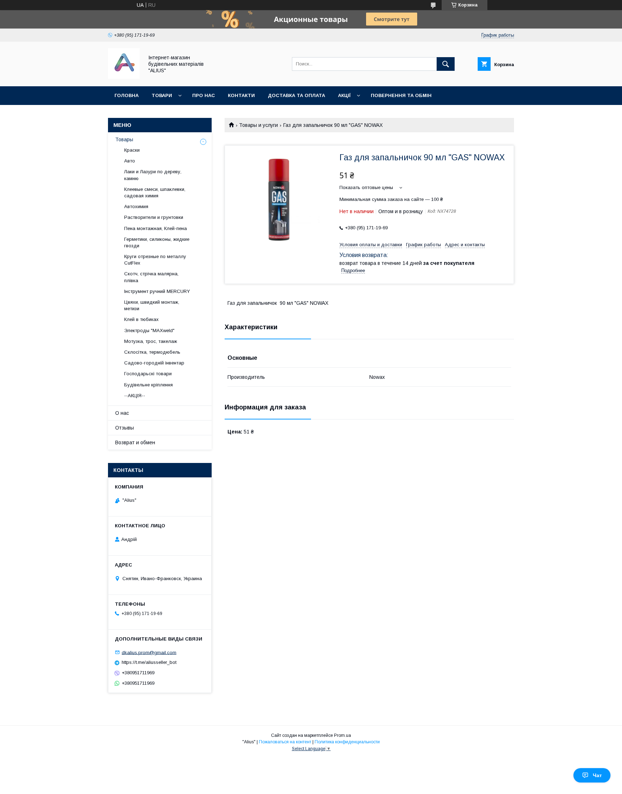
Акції (344, 95)
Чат (597, 775)
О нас (122, 413)
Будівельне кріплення (148, 384)
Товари (162, 95)
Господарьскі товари (148, 373)
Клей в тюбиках (141, 319)
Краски (132, 150)
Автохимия (136, 206)
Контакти (241, 95)
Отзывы (124, 428)
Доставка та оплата (296, 95)
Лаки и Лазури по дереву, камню (152, 175)
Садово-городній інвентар (154, 363)
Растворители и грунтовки (153, 217)
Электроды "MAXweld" (149, 330)
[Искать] (446, 64)
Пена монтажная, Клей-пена (155, 228)
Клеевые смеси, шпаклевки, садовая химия (154, 192)
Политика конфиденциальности (347, 741)
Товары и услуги (258, 125)
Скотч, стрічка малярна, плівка (151, 277)
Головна (126, 95)
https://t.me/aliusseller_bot (149, 662)
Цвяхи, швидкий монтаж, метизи (151, 305)
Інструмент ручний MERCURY (157, 291)
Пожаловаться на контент (285, 741)
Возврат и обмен (135, 442)
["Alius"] (124, 77)
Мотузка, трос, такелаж (150, 341)
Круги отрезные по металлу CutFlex (155, 260)
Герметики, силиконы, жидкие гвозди (156, 242)
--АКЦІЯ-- (134, 395)
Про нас (203, 95)
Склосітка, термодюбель (152, 352)
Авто (129, 161)
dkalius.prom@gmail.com (149, 652)
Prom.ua (342, 735)
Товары (124, 139)
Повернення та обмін (401, 95)
